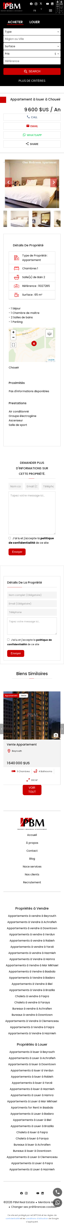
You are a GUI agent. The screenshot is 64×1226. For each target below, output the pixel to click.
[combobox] (32, 31)
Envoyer (17, 551)
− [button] (13, 337)
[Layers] (49, 333)
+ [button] (13, 332)
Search (34, 71)
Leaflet (51, 359)
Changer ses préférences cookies (33, 1207)
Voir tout (32, 789)
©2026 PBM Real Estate (19, 1202)
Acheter (15, 22)
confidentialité (13, 1218)
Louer (35, 22)
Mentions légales (49, 1202)
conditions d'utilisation (37, 1218)
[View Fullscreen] (13, 345)
